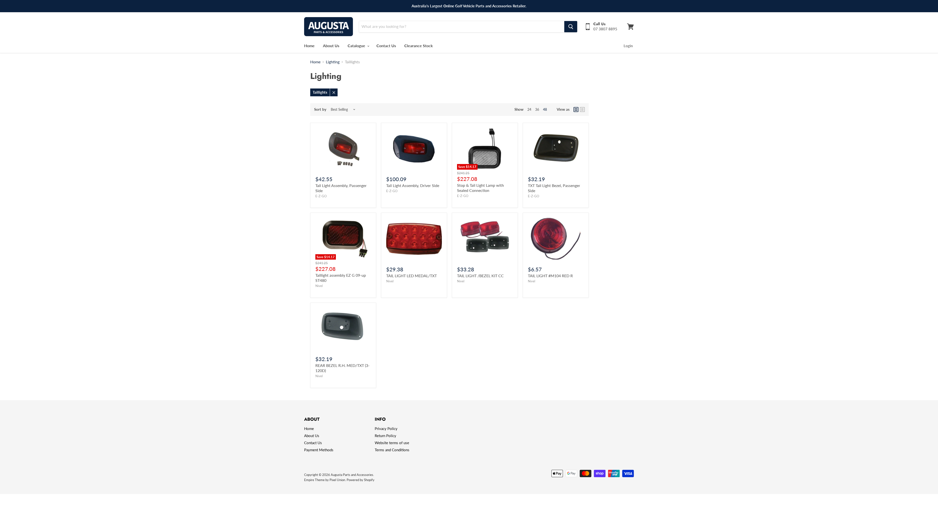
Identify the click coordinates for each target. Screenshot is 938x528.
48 (545, 109)
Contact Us (386, 45)
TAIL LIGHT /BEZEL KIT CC (480, 275)
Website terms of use (392, 442)
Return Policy (385, 435)
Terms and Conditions (392, 450)
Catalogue (357, 45)
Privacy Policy (386, 428)
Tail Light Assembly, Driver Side (412, 185)
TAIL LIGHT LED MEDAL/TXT (411, 275)
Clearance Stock (418, 45)
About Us (331, 45)
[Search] (570, 26)
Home (309, 45)
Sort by (320, 109)
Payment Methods (318, 450)
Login (628, 46)
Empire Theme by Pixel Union (324, 480)
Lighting (333, 62)
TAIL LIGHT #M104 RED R (550, 275)
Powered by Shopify (360, 480)
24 (529, 109)
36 (537, 109)
